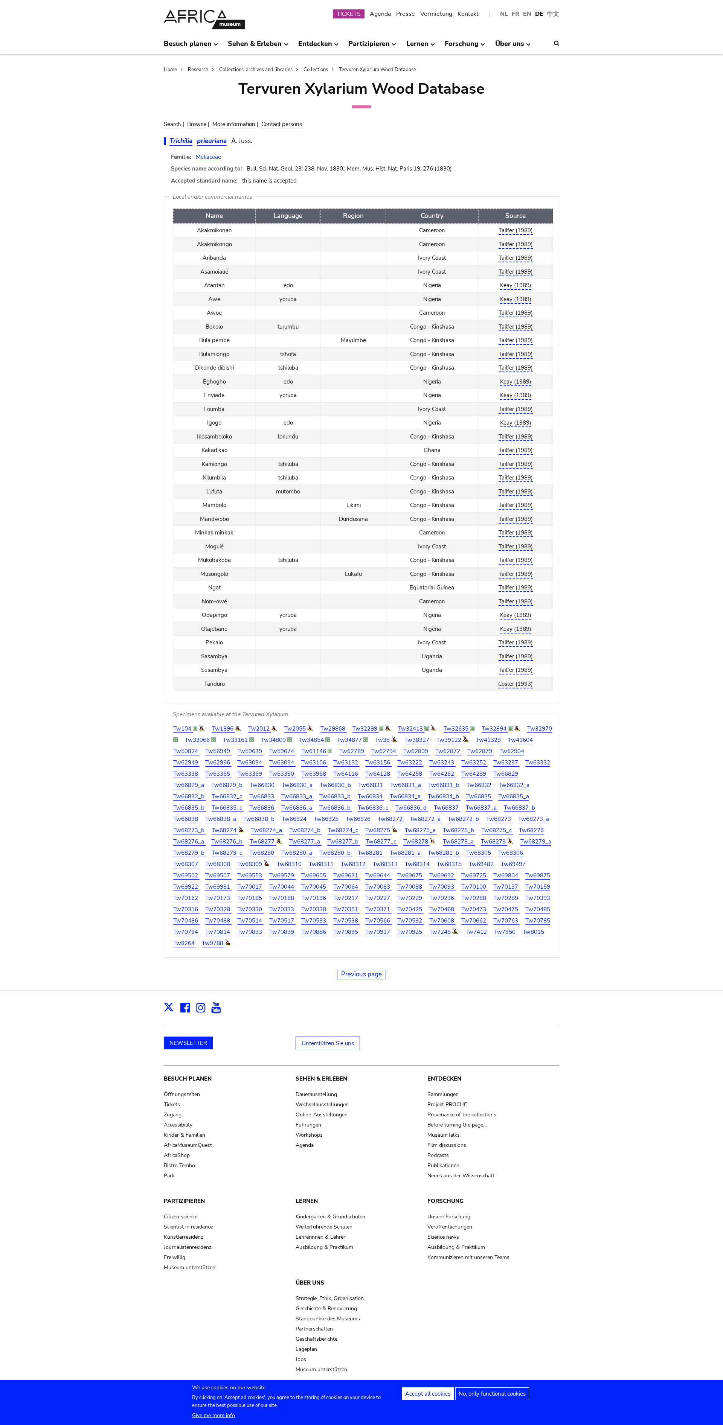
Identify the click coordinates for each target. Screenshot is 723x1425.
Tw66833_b (335, 796)
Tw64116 (346, 774)
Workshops (309, 1135)
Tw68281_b (444, 853)
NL (504, 14)
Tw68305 (479, 853)
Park (169, 1175)
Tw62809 (416, 751)
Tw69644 (378, 875)
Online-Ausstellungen (322, 1114)
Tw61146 (314, 751)
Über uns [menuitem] (509, 46)
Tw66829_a (189, 785)
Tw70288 (474, 898)
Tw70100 (474, 887)
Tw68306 (510, 853)
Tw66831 (371, 785)
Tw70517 (282, 920)
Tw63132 (346, 762)
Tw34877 (350, 740)
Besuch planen (188, 1078)
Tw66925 (327, 819)
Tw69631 (346, 875)
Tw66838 (186, 819)
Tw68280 (262, 853)
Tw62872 (448, 751)
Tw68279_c (228, 853)
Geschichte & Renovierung (326, 1308)
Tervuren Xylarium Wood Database (377, 69)
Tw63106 (314, 762)
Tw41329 (489, 740)
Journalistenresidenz (187, 1247)
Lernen (307, 1201)
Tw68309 (250, 864)
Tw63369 (250, 774)
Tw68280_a (297, 853)
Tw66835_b (189, 807)
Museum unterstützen (189, 1267)
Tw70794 (186, 932)
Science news (443, 1237)
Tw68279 (494, 841)
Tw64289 (474, 774)
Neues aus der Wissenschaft (460, 1175)
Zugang (173, 1114)
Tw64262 (442, 774)
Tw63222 (410, 762)
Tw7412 (476, 932)
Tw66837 (447, 807)
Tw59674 (282, 751)
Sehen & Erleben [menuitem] (255, 46)
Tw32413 (411, 728)
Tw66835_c (228, 807)
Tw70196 (314, 898)
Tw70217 (346, 898)
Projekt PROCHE (447, 1104)
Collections (316, 69)
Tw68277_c (382, 841)
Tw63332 (537, 762)
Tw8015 (533, 932)
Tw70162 (186, 898)
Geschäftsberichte (316, 1339)
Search (172, 124)
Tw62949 (186, 762)
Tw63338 (186, 774)
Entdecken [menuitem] (315, 46)
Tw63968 (314, 774)
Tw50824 (186, 751)
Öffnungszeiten (182, 1094)
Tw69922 (186, 887)
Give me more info (213, 1415)
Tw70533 (314, 920)
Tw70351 (346, 909)
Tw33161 (236, 740)
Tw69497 (513, 864)
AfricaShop (177, 1155)
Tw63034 (250, 762)
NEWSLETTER (188, 1043)
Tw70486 (186, 920)
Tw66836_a (297, 807)
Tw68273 (499, 819)
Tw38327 (417, 740)
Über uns (310, 1282)
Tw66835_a (513, 796)
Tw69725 (474, 875)
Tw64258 (410, 774)
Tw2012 (259, 728)
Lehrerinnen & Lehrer (320, 1237)
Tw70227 (378, 898)
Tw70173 (218, 898)
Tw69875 (537, 875)
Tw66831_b (444, 785)
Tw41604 (520, 740)
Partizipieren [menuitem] (369, 46)
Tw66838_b (259, 819)
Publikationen (443, 1165)
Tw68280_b (335, 853)
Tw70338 (314, 909)
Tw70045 (314, 887)
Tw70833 (250, 932)
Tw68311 (322, 864)
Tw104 (183, 728)
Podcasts (438, 1155)
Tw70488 (218, 920)
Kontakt (468, 14)
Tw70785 (537, 920)
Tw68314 (418, 864)
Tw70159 (537, 887)
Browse (196, 124)
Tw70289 (506, 898)
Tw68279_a (535, 841)
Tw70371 (378, 909)
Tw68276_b (227, 841)
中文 (553, 14)
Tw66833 (262, 796)
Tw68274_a (267, 830)
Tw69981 (218, 887)
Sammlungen (443, 1094)
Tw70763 (506, 920)
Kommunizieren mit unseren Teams (468, 1257)
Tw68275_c (497, 830)
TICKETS (349, 14)
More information (233, 124)
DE (539, 14)
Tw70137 (506, 887)
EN (527, 14)
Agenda (380, 14)
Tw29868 (333, 728)
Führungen (308, 1124)
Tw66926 (359, 819)
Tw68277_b (343, 841)
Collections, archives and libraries (256, 69)
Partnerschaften (314, 1328)
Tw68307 (186, 864)
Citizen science (180, 1216)
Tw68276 (531, 830)
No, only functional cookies (492, 1394)
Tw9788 (213, 943)
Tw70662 (474, 920)
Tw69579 (282, 875)
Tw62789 (352, 751)
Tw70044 (282, 887)
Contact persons (281, 124)
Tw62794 (384, 751)
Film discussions (446, 1145)
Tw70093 (442, 887)
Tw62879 (480, 751)
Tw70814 (218, 932)
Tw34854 (312, 740)
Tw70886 (314, 932)
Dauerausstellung (316, 1094)
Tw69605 (314, 875)
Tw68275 (378, 830)
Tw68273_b (189, 830)
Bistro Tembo (179, 1165)
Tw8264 (184, 943)
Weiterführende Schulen (324, 1226)
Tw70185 (250, 898)
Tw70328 (218, 909)
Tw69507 (218, 875)
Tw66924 (295, 819)
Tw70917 (378, 932)
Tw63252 (474, 762)
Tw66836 (262, 807)
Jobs (301, 1359)
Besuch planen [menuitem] (188, 46)
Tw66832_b (189, 796)
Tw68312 (354, 864)
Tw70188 (282, 898)
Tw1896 (223, 728)
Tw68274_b (305, 830)
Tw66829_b (227, 785)
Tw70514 (250, 920)
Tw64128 (378, 774)
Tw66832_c (228, 796)
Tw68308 (218, 864)
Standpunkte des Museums (328, 1318)
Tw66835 (479, 796)
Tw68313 (386, 864)
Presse (405, 14)
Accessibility (178, 1124)
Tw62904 (511, 751)
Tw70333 (282, 909)
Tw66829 (505, 774)
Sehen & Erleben (321, 1078)
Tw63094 (282, 762)
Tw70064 (346, 887)
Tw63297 (506, 762)
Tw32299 (365, 728)
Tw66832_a (514, 785)
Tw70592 (410, 920)
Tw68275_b (459, 830)
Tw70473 (474, 909)
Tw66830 (263, 785)
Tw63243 (442, 762)
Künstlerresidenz (183, 1237)
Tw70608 (442, 920)
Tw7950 (505, 932)
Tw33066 (198, 740)
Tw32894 (495, 728)
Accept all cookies (427, 1394)
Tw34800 (274, 740)
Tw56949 (218, 751)
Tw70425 (410, 909)
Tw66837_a (482, 807)
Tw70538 (346, 920)
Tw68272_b (464, 819)
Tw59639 (250, 751)
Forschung (445, 1201)
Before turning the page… (457, 1124)
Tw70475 (506, 909)
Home (170, 69)
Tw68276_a (189, 841)
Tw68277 (263, 841)
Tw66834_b (444, 796)
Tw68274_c (344, 830)
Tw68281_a (406, 853)
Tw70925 (410, 932)
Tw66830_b (336, 785)
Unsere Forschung (448, 1216)
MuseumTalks (443, 1135)
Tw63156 (378, 762)
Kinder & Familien (184, 1135)
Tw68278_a (459, 841)
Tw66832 (480, 785)
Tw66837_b (519, 807)
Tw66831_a (406, 785)
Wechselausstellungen (322, 1104)
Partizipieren (184, 1201)
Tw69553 (250, 875)
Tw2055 (295, 728)
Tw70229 (410, 898)
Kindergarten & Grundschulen (330, 1216)
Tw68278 (416, 841)
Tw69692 (442, 875)
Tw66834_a (406, 796)
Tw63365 (218, 774)
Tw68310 (290, 864)
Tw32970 (539, 728)
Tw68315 (450, 864)
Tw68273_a (533, 819)
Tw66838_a (221, 819)
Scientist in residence (188, 1226)
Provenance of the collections (461, 1114)
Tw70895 (346, 932)
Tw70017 (250, 887)
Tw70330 (250, 909)
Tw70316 (186, 909)
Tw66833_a (297, 796)
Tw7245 (440, 932)
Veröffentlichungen (449, 1226)
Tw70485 (537, 909)
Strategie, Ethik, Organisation (330, 1298)
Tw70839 (282, 932)
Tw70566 (378, 920)
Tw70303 (537, 898)
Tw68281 (371, 853)
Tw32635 (457, 728)
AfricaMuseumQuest (188, 1145)
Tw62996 (218, 762)
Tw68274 (225, 830)
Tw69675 (410, 875)
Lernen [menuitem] (417, 46)
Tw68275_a (421, 830)
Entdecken (444, 1078)
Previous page (361, 974)
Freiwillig (174, 1257)
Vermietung (436, 14)
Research (198, 69)
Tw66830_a (298, 785)
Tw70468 (442, 909)
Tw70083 (378, 887)
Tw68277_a (305, 841)
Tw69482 (482, 864)
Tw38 (383, 740)
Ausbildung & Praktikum (324, 1247)
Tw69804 (506, 875)
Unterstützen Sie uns (328, 1043)
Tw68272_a (426, 819)
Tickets (172, 1104)
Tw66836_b (335, 807)
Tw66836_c (374, 807)
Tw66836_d (411, 807)
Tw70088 (410, 887)
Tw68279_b (189, 853)
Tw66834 (371, 796)
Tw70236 (442, 898)
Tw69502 (186, 875)
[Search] (556, 43)
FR (515, 14)
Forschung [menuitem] (462, 46)
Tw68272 (391, 819)
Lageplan (306, 1349)
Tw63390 (282, 774)
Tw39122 (449, 740)
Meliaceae (208, 157)
